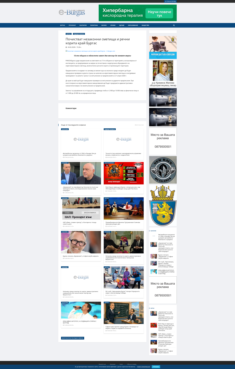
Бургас (62, 25)
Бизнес (104, 25)
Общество (145, 25)
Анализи (65, 163)
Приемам (156, 367)
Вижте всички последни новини (72, 338)
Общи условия (131, 364)
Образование (133, 25)
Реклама (112, 364)
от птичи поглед (170, 1)
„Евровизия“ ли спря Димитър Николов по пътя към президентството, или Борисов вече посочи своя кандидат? (80, 188)
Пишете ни (102, 364)
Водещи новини (79, 34)
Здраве (121, 25)
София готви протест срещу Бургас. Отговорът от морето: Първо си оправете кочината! (122, 327)
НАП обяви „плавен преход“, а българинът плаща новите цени (79, 223)
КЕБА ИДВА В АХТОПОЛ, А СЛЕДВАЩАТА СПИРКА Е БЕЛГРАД (79, 322)
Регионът (72, 25)
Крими (112, 25)
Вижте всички (139, 125)
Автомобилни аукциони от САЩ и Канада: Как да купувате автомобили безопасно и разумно (79, 154)
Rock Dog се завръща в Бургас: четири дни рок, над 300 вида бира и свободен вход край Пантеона (123, 188)
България (83, 25)
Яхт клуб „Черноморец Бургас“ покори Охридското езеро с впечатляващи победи (123, 292)
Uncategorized (109, 163)
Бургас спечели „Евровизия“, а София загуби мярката (80, 256)
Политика (94, 25)
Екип (121, 364)
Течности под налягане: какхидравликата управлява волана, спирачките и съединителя (123, 154)
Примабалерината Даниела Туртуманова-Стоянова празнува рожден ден (123, 223)
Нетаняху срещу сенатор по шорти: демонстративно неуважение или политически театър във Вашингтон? (123, 257)
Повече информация (143, 367)
